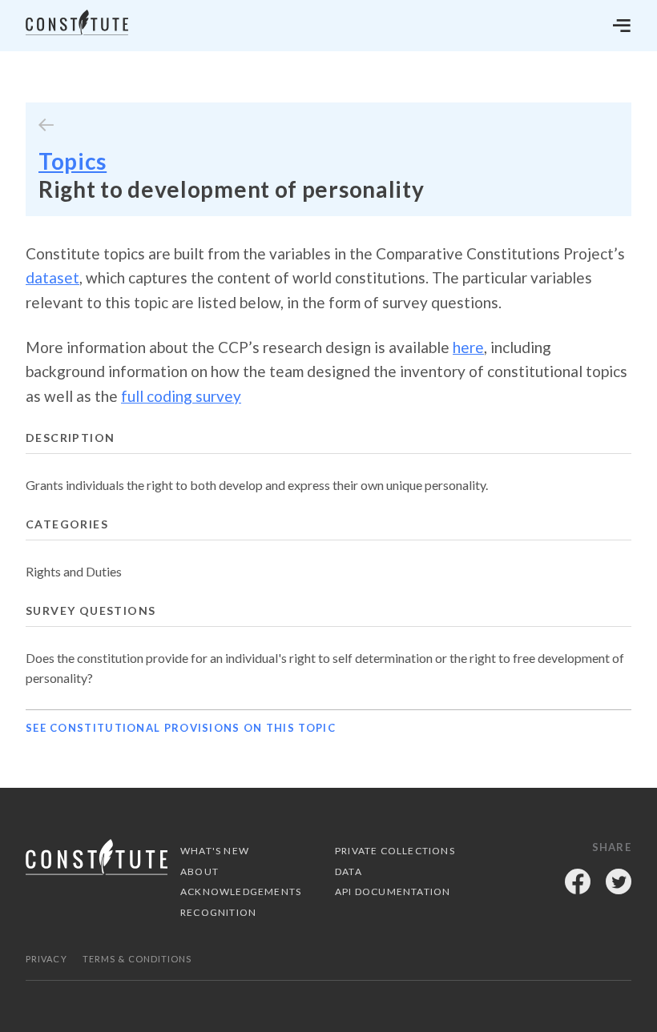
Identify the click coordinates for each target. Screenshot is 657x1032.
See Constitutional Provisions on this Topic (181, 727)
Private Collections (395, 851)
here (468, 347)
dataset (52, 277)
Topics (72, 161)
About (199, 871)
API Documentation (392, 891)
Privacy (46, 959)
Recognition (218, 912)
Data (348, 871)
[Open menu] (621, 25)
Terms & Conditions (137, 959)
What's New (214, 851)
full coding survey (181, 396)
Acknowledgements (240, 891)
